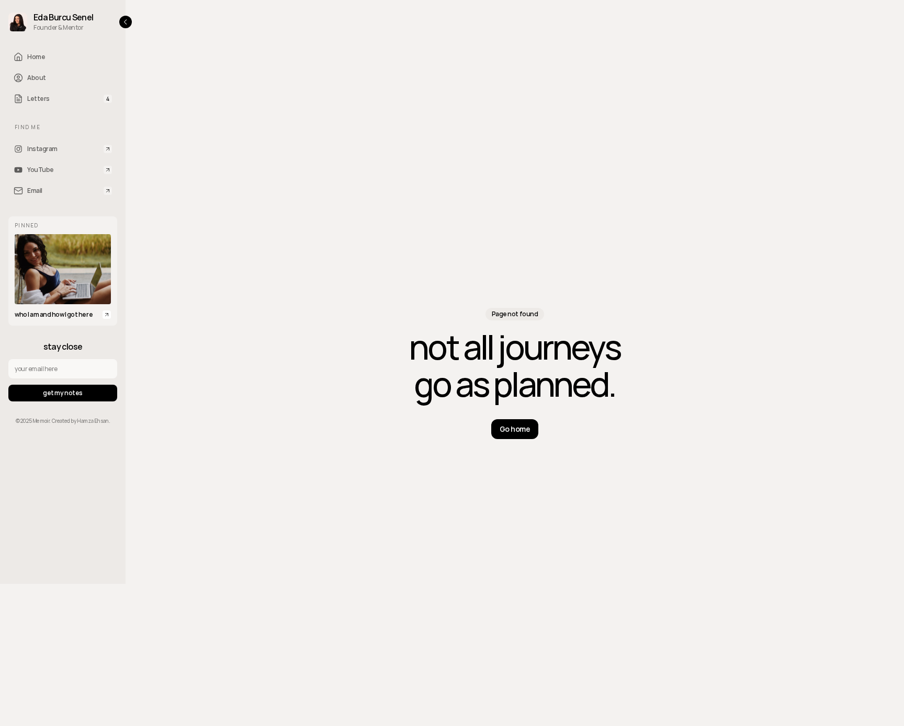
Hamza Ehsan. (93, 420)
